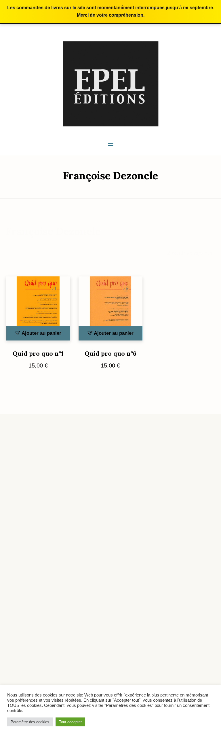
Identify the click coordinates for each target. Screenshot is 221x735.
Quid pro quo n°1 (38, 353)
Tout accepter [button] (70, 722)
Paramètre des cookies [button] (30, 722)
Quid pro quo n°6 (110, 353)
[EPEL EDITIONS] (110, 83)
